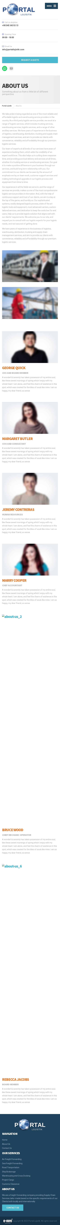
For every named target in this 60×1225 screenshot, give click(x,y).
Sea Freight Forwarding (12, 1163)
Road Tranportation (10, 1167)
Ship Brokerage (9, 1172)
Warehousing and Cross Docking (16, 1176)
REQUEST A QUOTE (30, 60)
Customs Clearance (10, 1184)
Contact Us (7, 1148)
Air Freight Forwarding (11, 1159)
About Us (6, 1144)
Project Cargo (8, 1180)
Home (4, 1140)
